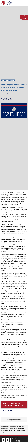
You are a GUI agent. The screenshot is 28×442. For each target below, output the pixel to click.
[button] (20, 3)
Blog (3, 80)
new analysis (5, 237)
